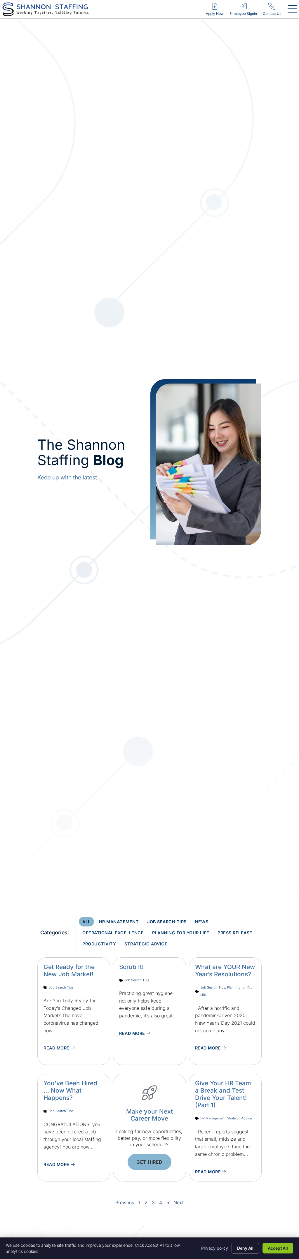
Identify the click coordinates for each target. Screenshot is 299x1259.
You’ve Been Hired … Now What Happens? (70, 1090)
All (86, 921)
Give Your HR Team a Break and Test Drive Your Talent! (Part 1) (223, 1094)
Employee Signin (243, 13)
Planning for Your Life (180, 932)
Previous (124, 1202)
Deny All (245, 1248)
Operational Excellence (113, 932)
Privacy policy (214, 1248)
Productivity (99, 943)
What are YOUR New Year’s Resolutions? (225, 970)
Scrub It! (131, 966)
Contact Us (272, 13)
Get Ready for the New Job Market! (69, 970)
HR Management (119, 921)
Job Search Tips (167, 921)
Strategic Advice (145, 943)
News (201, 921)
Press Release (235, 932)
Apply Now (215, 13)
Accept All (278, 1248)
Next (178, 1202)
